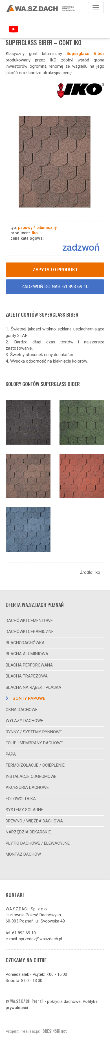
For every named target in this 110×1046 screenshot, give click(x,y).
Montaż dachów (23, 854)
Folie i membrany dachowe (34, 742)
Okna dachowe (22, 709)
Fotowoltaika (21, 798)
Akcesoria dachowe (27, 787)
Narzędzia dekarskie (28, 832)
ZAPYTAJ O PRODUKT (55, 269)
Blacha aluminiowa (27, 653)
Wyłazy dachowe (24, 720)
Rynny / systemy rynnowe (34, 731)
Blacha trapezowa (27, 676)
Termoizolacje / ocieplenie (35, 765)
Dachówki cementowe (29, 620)
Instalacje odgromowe (31, 776)
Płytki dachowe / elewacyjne (38, 843)
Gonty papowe (28, 698)
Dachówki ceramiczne (30, 631)
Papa (11, 754)
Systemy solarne (24, 809)
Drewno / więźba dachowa (34, 821)
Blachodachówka (25, 642)
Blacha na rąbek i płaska (33, 687)
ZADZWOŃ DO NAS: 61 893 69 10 (55, 286)
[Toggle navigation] (96, 7)
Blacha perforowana (29, 665)
